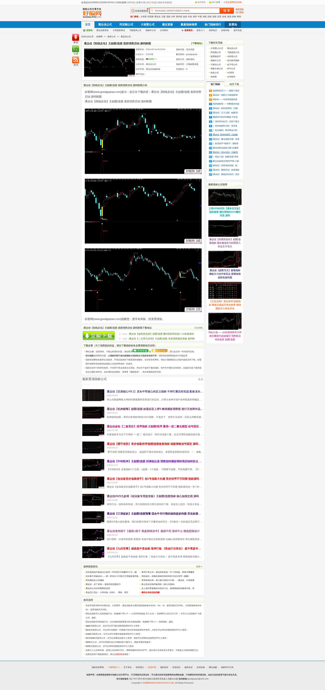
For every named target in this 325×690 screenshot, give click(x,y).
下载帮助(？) (114, 667)
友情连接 (201, 667)
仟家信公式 (216, 64)
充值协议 (176, 667)
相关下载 (234, 84)
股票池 (233, 24)
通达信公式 (105, 24)
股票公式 (111, 36)
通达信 (157, 16)
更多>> (199, 566)
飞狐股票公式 (135, 30)
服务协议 (189, 667)
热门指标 (240, 12)
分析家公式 (232, 56)
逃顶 (229, 16)
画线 (205, 16)
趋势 (210, 16)
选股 (168, 16)
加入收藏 (216, 2)
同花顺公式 (126, 24)
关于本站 (128, 667)
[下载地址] (196, 43)
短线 (185, 16)
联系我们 (140, 667)
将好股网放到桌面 (234, 2)
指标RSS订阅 (227, 667)
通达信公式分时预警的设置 (98, 588)
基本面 (179, 16)
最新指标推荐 (189, 24)
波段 (214, 16)
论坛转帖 (198, 328)
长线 (190, 16)
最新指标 (240, 9)
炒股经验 (225, 30)
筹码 (239, 16)
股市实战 (238, 30)
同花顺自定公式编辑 (95, 580)
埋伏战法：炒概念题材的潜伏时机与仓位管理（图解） (166, 576)
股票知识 (213, 30)
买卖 (219, 16)
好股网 (99, 36)
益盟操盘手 (216, 56)
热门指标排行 (213, 24)
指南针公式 (151, 30)
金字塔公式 (232, 64)
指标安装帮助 (98, 667)
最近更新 (167, 24)
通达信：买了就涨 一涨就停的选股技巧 (103, 584)
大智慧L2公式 (217, 48)
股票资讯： (190, 30)
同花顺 (150, 16)
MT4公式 (231, 68)
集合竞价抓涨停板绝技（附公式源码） (159, 584)
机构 (234, 16)
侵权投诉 (134, 372)
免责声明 (152, 667)
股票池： (90, 30)
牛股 (200, 16)
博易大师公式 (217, 68)
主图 (163, 16)
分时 (173, 16)
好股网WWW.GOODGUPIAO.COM (159, 683)
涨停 (195, 16)
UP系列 (230, 72)
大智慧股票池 (119, 30)
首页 (88, 24)
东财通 (214, 77)
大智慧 (143, 16)
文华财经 (164, 30)
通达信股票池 (102, 30)
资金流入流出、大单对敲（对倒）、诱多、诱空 (107, 592)
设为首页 (202, 2)
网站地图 (213, 667)
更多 (200, 379)
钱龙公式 (215, 72)
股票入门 (201, 30)
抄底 (224, 16)
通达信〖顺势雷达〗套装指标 (226, 170)
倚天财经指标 (233, 60)
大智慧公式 (148, 24)
